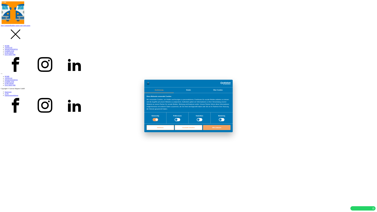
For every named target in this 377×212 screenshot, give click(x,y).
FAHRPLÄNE (9, 51)
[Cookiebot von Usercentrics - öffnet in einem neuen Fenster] (222, 83)
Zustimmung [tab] (159, 90)
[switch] (177, 119)
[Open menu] (1, 73)
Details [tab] (188, 90)
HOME (7, 46)
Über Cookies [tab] (218, 90)
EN (2, 2)
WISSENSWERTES (11, 49)
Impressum (8, 92)
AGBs (7, 94)
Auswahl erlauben (188, 127)
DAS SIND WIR (10, 54)
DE (5, 2)
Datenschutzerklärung (11, 95)
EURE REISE (9, 53)
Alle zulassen (216, 127)
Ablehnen (160, 127)
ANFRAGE (8, 47)
